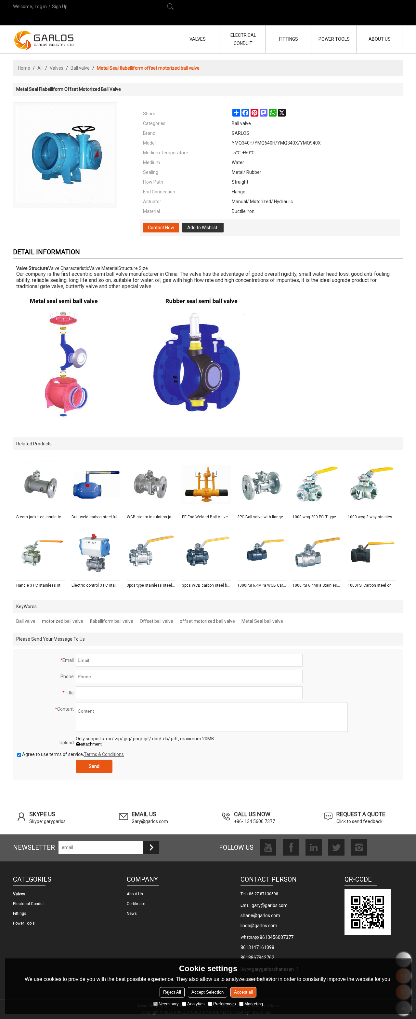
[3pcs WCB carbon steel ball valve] (206, 552)
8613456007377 (276, 937)
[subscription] (151, 847)
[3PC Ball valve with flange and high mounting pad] (261, 484)
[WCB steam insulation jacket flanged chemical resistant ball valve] (151, 484)
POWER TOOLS (334, 39)
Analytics (196, 1003)
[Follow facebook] (291, 847)
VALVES (197, 39)
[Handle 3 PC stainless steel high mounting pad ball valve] (40, 552)
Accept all (243, 992)
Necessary (169, 1003)
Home (24, 68)
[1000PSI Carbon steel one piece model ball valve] (372, 552)
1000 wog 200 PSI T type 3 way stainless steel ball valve (316, 517)
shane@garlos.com (260, 915)
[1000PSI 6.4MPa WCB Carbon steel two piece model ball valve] (261, 552)
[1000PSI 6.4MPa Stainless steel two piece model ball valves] (316, 552)
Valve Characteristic (68, 268)
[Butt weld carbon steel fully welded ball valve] (96, 484)
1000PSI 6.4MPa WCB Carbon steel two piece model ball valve (261, 585)
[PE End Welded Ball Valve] (206, 484)
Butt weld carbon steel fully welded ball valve (96, 517)
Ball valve (80, 68)
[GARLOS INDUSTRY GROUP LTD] (44, 40)
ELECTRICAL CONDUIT (243, 39)
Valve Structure (32, 268)
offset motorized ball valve (207, 621)
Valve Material (103, 268)
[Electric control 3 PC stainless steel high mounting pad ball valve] (96, 552)
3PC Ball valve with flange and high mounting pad (261, 517)
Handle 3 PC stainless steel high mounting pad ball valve (40, 585)
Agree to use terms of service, (73, 754)
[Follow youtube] (268, 847)
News (132, 913)
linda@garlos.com (258, 925)
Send (94, 766)
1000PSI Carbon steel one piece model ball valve (372, 585)
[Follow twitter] (336, 847)
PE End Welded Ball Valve (205, 517)
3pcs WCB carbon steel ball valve (206, 585)
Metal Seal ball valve (262, 621)
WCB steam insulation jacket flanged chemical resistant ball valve (151, 517)
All (40, 68)
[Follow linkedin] (314, 847)
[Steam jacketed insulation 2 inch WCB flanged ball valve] (40, 484)
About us (135, 894)
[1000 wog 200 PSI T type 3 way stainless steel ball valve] (316, 484)
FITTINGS (288, 39)
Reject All (172, 992)
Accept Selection (207, 992)
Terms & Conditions (104, 754)
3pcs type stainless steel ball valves (151, 585)
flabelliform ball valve (111, 621)
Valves (56, 68)
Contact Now (161, 227)
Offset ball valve (156, 621)
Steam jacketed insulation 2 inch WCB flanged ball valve (40, 517)
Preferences (224, 1003)
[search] (170, 6)
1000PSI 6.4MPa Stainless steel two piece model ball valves (316, 585)
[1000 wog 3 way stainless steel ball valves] (372, 484)
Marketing (253, 1003)
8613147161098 (257, 947)
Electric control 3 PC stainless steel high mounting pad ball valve (96, 585)
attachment (91, 744)
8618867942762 (257, 957)
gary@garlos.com (270, 905)
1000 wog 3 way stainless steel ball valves (372, 517)
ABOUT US (380, 39)
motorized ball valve (62, 621)
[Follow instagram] (359, 847)
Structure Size (133, 268)
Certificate (136, 903)
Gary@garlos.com (150, 821)
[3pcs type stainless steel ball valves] (151, 552)
